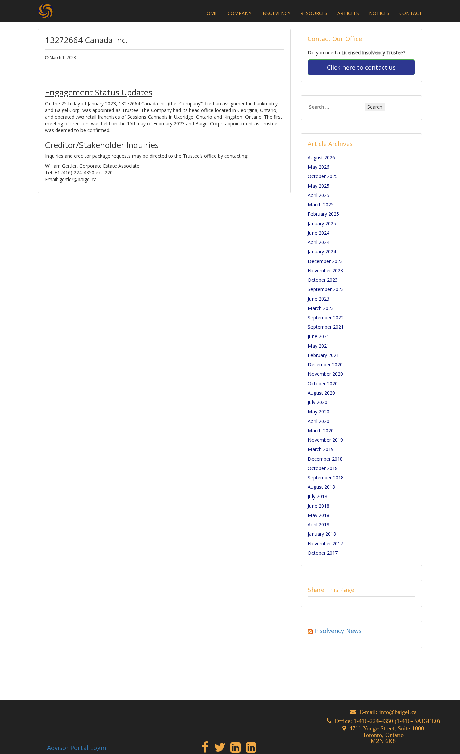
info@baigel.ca (398, 712)
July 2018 (317, 496)
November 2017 (325, 543)
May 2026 (318, 167)
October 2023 (323, 280)
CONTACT (410, 13)
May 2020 (318, 411)
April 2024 (318, 242)
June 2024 (318, 233)
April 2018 (318, 524)
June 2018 (318, 506)
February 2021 (323, 355)
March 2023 (321, 308)
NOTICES (379, 13)
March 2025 (321, 204)
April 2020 (318, 421)
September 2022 (326, 317)
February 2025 (323, 214)
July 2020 (317, 402)
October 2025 (323, 176)
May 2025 (318, 186)
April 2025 (318, 195)
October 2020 (323, 383)
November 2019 (325, 440)
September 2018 (326, 477)
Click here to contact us (361, 67)
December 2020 (325, 364)
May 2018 (318, 515)
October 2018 (323, 468)
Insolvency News (338, 631)
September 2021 (326, 327)
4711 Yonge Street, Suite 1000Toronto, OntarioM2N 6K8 (386, 734)
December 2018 (325, 458)
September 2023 (326, 289)
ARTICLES (348, 13)
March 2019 (321, 449)
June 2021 (318, 336)
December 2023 (325, 261)
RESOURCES (313, 13)
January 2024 (322, 251)
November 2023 (325, 270)
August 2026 (321, 157)
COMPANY (239, 13)
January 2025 (322, 223)
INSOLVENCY (275, 13)
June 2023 (318, 298)
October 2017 (323, 553)
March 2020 (321, 430)
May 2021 (318, 346)
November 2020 (325, 374)
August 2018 (321, 487)
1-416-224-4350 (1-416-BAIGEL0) (397, 721)
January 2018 (322, 534)
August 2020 (321, 393)
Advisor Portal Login (76, 748)
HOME (210, 13)
